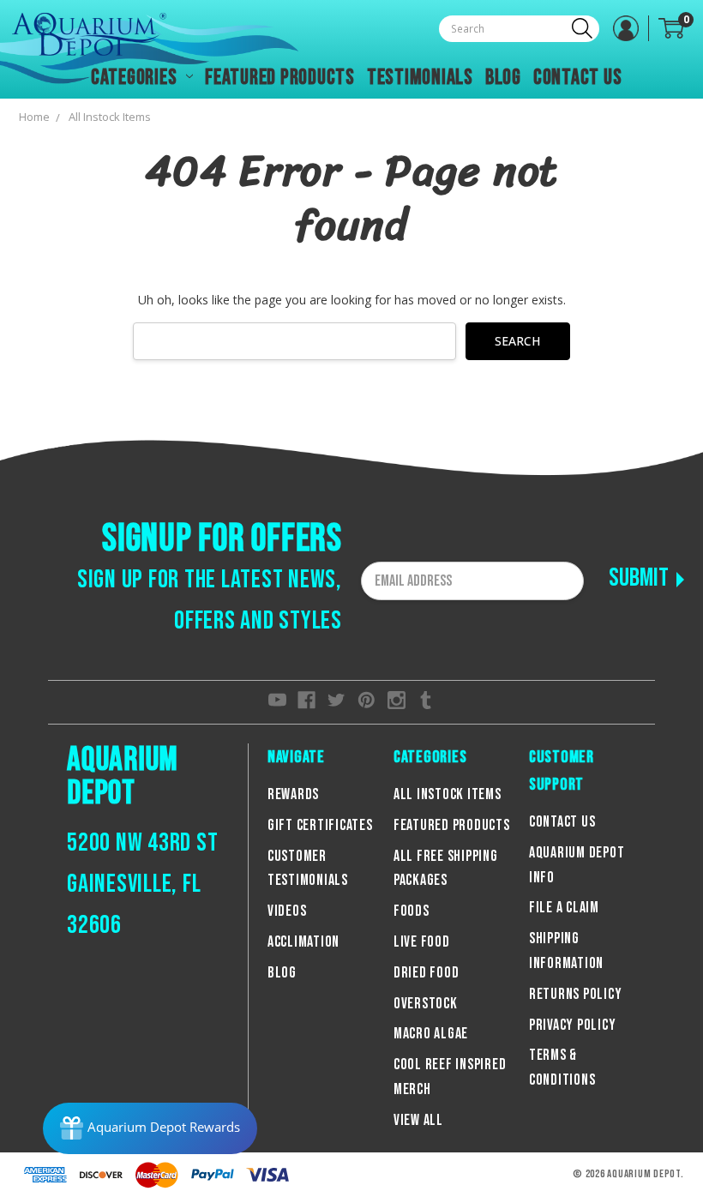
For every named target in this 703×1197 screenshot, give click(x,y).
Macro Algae (431, 1034)
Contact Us (577, 77)
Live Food (422, 942)
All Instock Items (448, 794)
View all (418, 1120)
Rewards (293, 794)
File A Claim (564, 908)
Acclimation (303, 942)
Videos (287, 911)
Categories (136, 77)
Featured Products (280, 77)
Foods (412, 911)
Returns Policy (575, 994)
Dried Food (427, 973)
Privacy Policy (572, 1025)
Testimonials (420, 77)
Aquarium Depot (122, 777)
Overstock (426, 1004)
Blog (503, 77)
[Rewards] (150, 1128)
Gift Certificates (320, 825)
